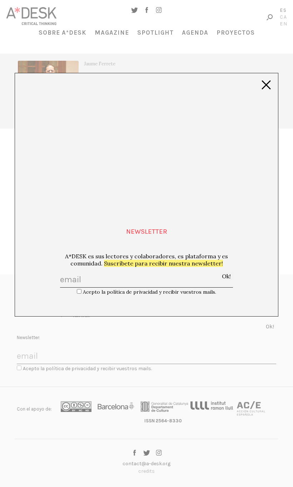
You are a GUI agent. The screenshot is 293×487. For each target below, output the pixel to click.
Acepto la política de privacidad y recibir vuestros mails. (149, 292)
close (266, 85)
